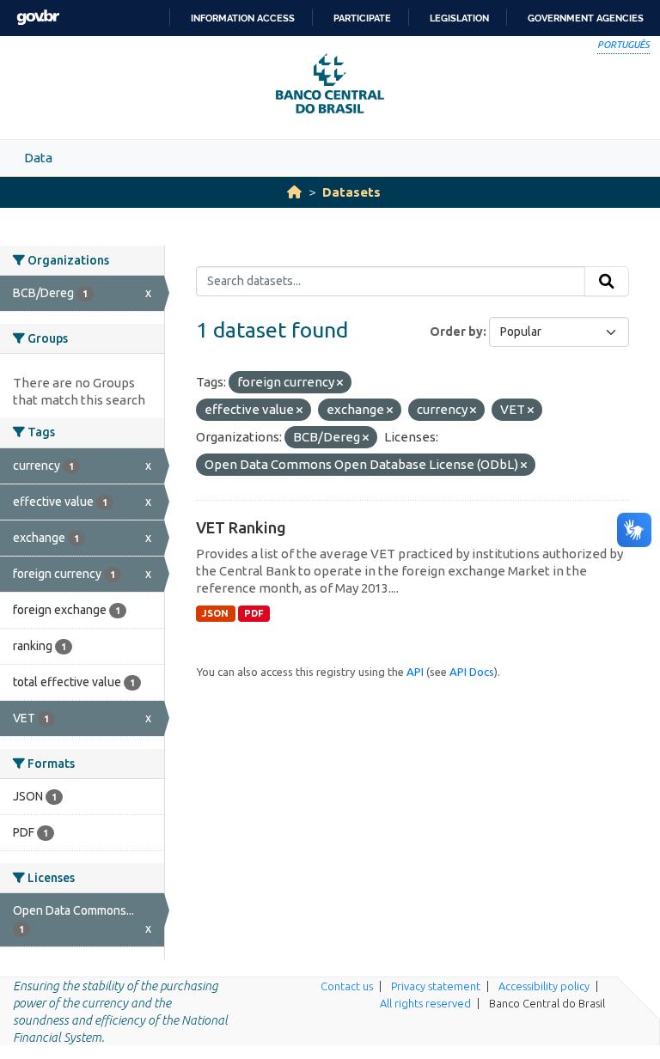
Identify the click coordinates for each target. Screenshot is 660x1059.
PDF (254, 613)
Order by (456, 331)
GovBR (37, 17)
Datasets (351, 192)
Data (38, 157)
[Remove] (340, 383)
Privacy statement (435, 986)
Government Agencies (586, 18)
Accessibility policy (544, 986)
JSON (215, 613)
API (415, 672)
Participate (362, 18)
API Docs (471, 672)
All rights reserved (425, 1003)
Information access (243, 18)
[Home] (294, 192)
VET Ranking (241, 527)
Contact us (347, 986)
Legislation (459, 18)
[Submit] (606, 281)
